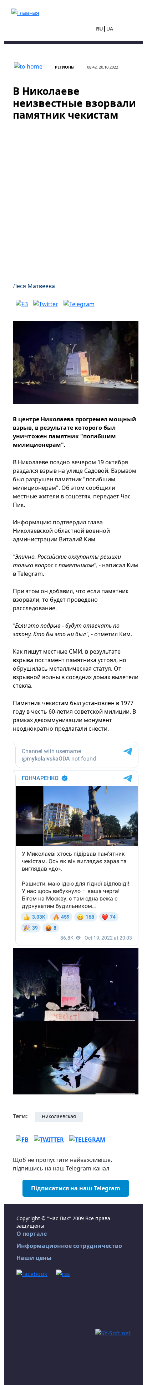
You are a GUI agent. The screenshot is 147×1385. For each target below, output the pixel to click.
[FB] (22, 303)
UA (109, 28)
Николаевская (59, 1116)
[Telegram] (79, 303)
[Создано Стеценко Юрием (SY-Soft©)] (113, 1332)
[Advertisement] (73, 197)
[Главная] (25, 12)
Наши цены (34, 1258)
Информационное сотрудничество (69, 1246)
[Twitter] (45, 303)
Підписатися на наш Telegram (75, 1188)
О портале (31, 1234)
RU (99, 28)
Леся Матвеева (34, 286)
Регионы (65, 67)
